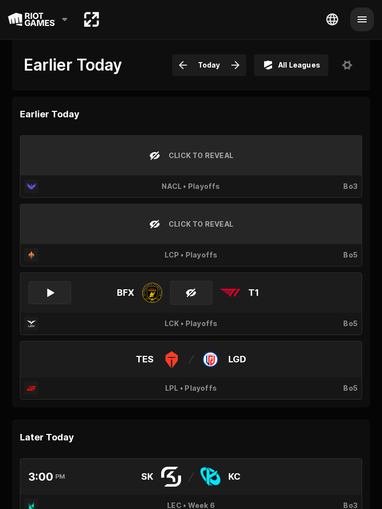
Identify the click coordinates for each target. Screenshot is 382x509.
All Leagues (299, 65)
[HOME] (91, 19)
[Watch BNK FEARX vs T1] (49, 292)
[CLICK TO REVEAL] (191, 293)
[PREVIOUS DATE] (183, 65)
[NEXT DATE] (235, 65)
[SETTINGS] (347, 65)
